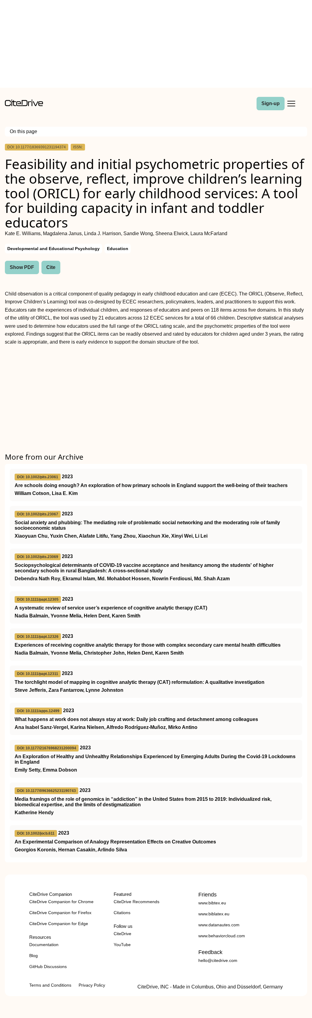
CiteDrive (122, 933)
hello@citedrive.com (217, 960)
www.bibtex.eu (212, 902)
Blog (33, 955)
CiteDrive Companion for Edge (58, 923)
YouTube (122, 944)
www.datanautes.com (218, 924)
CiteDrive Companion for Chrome (61, 901)
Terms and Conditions (50, 985)
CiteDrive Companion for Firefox (60, 912)
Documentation (43, 944)
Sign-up (270, 103)
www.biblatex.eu (213, 913)
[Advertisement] (156, 45)
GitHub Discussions (48, 966)
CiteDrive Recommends (136, 901)
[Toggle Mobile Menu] (291, 103)
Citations (122, 912)
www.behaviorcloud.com (221, 935)
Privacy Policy (92, 985)
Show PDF (22, 267)
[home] (24, 104)
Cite (50, 267)
